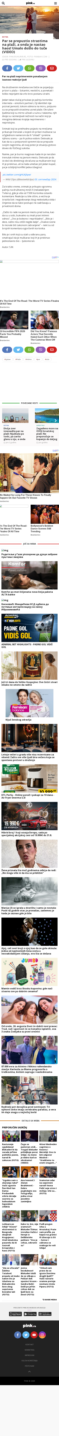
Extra (5, 37)
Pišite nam (29, 1366)
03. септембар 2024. (45, 179)
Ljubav (7, 359)
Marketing (29, 1350)
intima (28, 359)
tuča (47, 359)
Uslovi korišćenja (29, 1360)
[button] (3, 420)
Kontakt (29, 1344)
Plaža (18, 359)
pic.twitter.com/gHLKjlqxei (17, 174)
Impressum (29, 1355)
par (38, 359)
